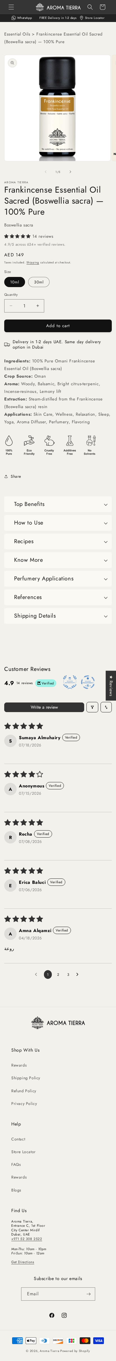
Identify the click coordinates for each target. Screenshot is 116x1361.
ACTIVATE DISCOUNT (58, 718)
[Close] (106, 635)
